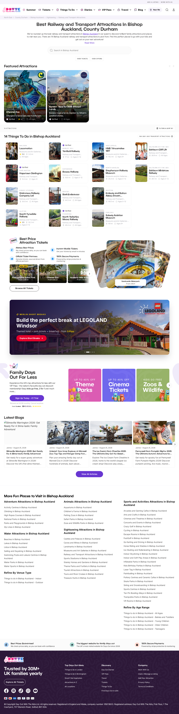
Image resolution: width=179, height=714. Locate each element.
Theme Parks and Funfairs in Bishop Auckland (85, 566)
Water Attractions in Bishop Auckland (26, 533)
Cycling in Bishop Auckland (136, 530)
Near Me (156, 10)
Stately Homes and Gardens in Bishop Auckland (85, 562)
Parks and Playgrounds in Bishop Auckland (23, 523)
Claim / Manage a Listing (148, 674)
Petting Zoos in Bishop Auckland (78, 515)
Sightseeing (51, 17)
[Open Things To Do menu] (77, 9)
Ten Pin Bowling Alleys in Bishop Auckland (143, 593)
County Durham (21, 17)
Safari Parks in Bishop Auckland (78, 519)
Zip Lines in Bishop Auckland (17, 527)
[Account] (174, 10)
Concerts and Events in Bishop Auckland (142, 522)
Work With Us (166, 2)
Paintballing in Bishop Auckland (138, 573)
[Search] (167, 10)
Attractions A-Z (71, 682)
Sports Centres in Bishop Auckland (139, 589)
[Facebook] (6, 691)
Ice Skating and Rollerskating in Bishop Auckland (146, 550)
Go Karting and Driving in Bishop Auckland (143, 542)
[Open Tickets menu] (53, 9)
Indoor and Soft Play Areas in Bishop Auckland (145, 558)
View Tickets (82, 58)
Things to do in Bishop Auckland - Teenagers (144, 629)
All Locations (70, 686)
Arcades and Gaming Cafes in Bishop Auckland (145, 511)
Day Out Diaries (108, 670)
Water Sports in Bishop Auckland (19, 566)
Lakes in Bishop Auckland (16, 543)
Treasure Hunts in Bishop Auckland (80, 578)
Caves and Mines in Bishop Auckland (81, 542)
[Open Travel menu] (131, 9)
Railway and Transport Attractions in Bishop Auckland (88, 554)
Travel (124, 9)
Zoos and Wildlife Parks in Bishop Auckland (83, 523)
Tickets (46, 9)
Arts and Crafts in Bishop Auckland (140, 514)
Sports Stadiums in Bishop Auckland (80, 558)
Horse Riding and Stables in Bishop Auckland (144, 546)
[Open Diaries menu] (95, 9)
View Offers (97, 58)
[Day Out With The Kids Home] (11, 10)
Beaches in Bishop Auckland (17, 539)
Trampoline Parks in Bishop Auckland (140, 597)
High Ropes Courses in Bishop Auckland (22, 515)
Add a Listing (152, 2)
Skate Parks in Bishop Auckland (138, 581)
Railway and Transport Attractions (71, 17)
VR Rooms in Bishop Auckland (137, 601)
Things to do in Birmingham (75, 674)
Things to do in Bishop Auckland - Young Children (146, 621)
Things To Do (67, 9)
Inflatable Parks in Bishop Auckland (140, 561)
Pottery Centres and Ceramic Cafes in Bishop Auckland (149, 577)
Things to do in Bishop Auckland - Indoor (22, 578)
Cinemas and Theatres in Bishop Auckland (143, 518)
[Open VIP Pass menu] (114, 9)
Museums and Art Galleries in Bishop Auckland (85, 550)
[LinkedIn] (13, 691)
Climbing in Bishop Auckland (17, 511)
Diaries (88, 9)
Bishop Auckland (37, 17)
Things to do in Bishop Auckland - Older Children (146, 625)
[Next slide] (173, 66)
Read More (89, 43)
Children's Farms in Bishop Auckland (80, 511)
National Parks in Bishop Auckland (19, 519)
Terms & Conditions (146, 686)
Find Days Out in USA (110, 691)
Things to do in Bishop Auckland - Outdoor (23, 582)
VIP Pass (106, 9)
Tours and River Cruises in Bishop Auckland (83, 574)
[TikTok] (21, 691)
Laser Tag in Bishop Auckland (137, 569)
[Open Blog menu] (145, 9)
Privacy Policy (144, 682)
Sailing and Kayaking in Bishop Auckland (22, 551)
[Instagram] (28, 691)
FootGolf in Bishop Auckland (136, 538)
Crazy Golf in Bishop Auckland (137, 526)
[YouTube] (35, 691)
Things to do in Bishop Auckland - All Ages (143, 613)
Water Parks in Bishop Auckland (18, 562)
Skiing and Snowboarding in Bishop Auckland (144, 585)
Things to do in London (74, 670)
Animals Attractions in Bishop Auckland (88, 501)
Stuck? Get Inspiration (73, 678)
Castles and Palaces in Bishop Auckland (82, 539)
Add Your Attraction (146, 678)
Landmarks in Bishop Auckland (78, 546)
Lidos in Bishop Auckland (15, 547)
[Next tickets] (89, 274)
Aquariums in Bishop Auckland (78, 507)
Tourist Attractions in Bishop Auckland (81, 570)
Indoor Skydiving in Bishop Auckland (140, 554)
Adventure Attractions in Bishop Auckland (29, 501)
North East (8, 17)
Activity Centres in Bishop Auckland (20, 507)
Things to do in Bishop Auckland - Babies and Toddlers (149, 617)
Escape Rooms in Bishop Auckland (139, 534)
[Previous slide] (169, 66)
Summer (31, 9)
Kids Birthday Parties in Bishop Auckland (142, 565)
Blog (140, 9)
